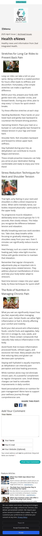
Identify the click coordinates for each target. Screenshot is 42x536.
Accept (21, 532)
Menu (7, 28)
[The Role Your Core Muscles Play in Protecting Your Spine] (5, 491)
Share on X (16, 405)
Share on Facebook (21, 405)
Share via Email (25, 405)
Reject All (21, 523)
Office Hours (21, 2)
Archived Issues (25, 34)
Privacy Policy (22, 517)
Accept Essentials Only (21, 528)
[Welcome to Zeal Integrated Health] (21, 22)
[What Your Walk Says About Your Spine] (5, 480)
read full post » (28, 484)
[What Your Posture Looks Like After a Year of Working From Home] (5, 501)
